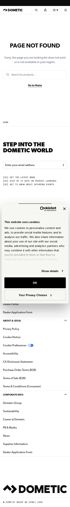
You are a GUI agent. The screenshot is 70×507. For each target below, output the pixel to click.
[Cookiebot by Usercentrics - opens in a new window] (41, 208)
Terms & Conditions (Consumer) (22, 386)
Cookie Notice (12, 337)
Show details (49, 270)
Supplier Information (15, 444)
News (18, 435)
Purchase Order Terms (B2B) (19, 370)
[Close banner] (64, 209)
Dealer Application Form (29, 312)
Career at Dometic (25, 419)
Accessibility (10, 353)
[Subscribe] (63, 165)
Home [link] (5, 122)
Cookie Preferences (14, 345)
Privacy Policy (11, 329)
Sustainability (11, 411)
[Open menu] (65, 10)
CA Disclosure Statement (18, 361)
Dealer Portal (22, 304)
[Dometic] (13, 10)
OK (35, 282)
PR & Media (21, 427)
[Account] (45, 10)
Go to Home (35, 85)
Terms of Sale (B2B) (14, 378)
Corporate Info (13, 394)
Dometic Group (24, 403)
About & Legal (12, 320)
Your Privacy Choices (33, 294)
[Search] (36, 10)
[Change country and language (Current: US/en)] (65, 3)
